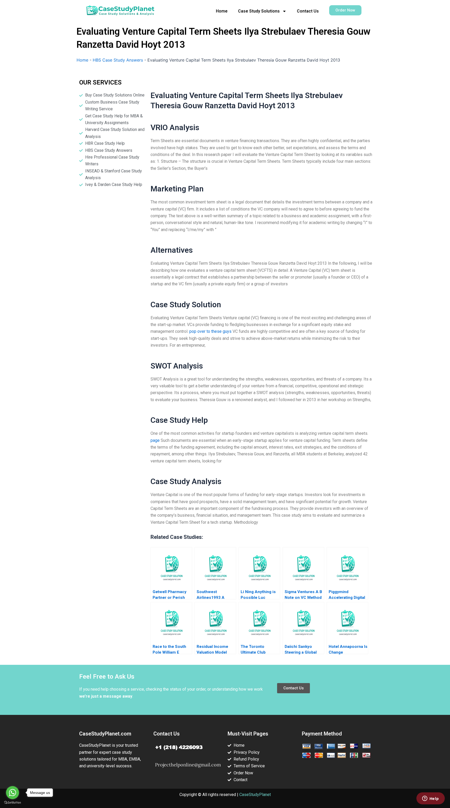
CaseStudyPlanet (255, 794)
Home (222, 11)
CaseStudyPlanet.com (105, 734)
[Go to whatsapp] (12, 792)
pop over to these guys (210, 331)
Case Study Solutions (259, 11)
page (155, 440)
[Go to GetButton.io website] (12, 802)
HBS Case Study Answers (118, 60)
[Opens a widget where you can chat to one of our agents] (430, 798)
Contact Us (308, 11)
